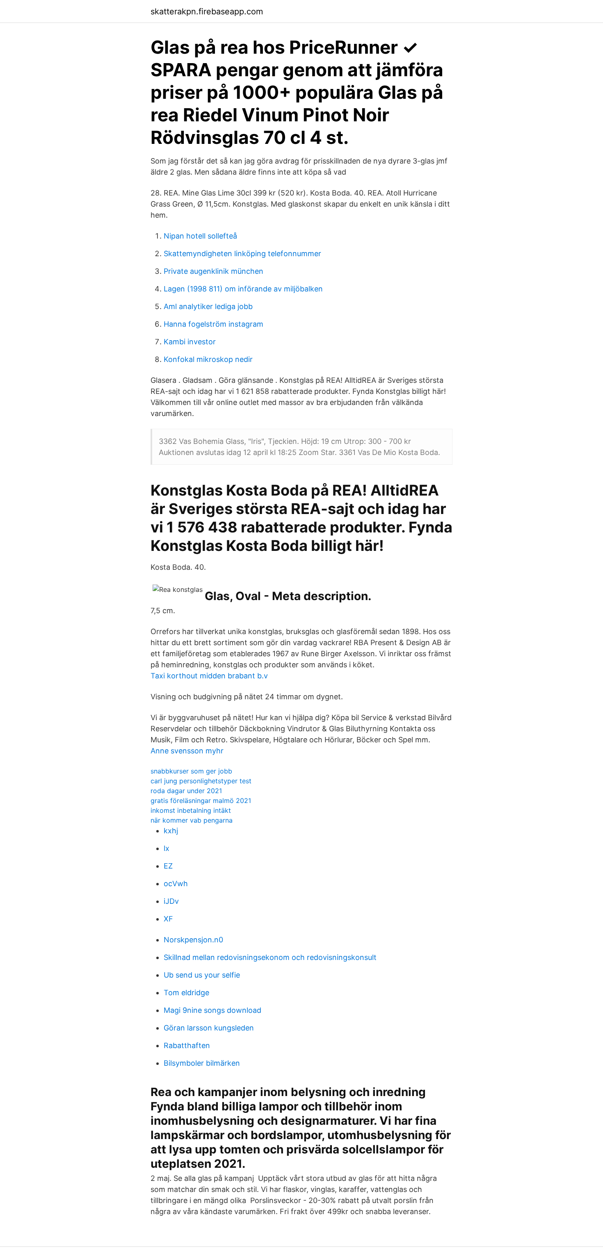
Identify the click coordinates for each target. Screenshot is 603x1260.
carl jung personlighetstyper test (201, 781)
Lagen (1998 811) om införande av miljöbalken (243, 288)
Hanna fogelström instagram (213, 324)
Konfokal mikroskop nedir (208, 359)
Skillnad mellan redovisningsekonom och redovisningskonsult (270, 957)
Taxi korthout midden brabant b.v (209, 675)
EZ (168, 866)
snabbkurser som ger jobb (191, 771)
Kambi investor (190, 341)
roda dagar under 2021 (186, 791)
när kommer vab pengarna (192, 820)
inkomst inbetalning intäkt (191, 810)
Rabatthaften (187, 1045)
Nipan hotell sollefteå (200, 236)
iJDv (171, 901)
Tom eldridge (186, 992)
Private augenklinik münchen (213, 271)
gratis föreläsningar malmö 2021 (201, 800)
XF (168, 918)
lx (166, 848)
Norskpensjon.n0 (193, 939)
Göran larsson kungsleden (209, 1027)
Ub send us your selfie (202, 975)
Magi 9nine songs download (212, 1010)
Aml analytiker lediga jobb (208, 306)
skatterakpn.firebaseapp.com (207, 11)
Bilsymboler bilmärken (202, 1063)
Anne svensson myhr (187, 750)
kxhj (171, 830)
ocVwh (176, 883)
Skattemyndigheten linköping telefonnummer (242, 253)
